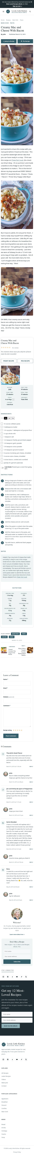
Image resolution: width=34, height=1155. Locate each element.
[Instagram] (3, 977)
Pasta (21, 20)
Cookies (4, 1108)
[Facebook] (12, 977)
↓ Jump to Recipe (8, 41)
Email (5, 688)
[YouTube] (17, 977)
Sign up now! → (17, 6)
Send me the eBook (10, 1026)
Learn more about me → (17, 934)
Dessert (4, 1105)
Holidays (4, 1131)
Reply (31, 766)
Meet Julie (5, 1083)
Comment (6, 706)
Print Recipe (8, 361)
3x (13, 418)
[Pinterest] (8, 977)
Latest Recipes (6, 1076)
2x (9, 418)
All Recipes (5, 1073)
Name (5, 679)
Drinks (4, 1128)
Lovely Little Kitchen (19, 11)
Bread (3, 1124)
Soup (3, 1137)
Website (8, 697)
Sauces (4, 637)
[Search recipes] (30, 11)
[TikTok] (21, 977)
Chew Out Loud (17, 160)
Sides (11, 637)
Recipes (8, 20)
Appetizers (5, 1099)
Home (3, 20)
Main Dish (15, 20)
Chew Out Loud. (22, 577)
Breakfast (5, 1102)
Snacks (4, 1134)
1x (5, 418)
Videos (4, 1079)
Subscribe (17, 962)
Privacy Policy (17, 1152)
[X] (26, 977)
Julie (9, 389)
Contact (4, 1086)
